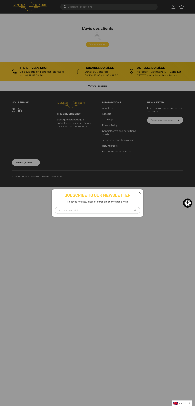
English (182, 403)
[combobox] (182, 403)
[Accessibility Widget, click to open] (187, 203)
